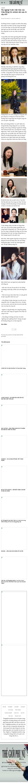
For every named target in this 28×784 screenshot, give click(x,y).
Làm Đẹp (3, 8)
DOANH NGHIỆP (8, 713)
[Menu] (2, 2)
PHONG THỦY (18, 716)
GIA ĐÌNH (16, 706)
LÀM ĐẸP (23, 706)
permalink (3, 336)
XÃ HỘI (4, 706)
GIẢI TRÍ (22, 713)
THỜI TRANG (18, 710)
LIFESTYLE (16, 713)
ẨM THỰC (11, 716)
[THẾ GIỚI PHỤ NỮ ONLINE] (16, 2)
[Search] (4, 2)
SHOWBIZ (10, 706)
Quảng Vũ (18, 18)
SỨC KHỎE (10, 710)
